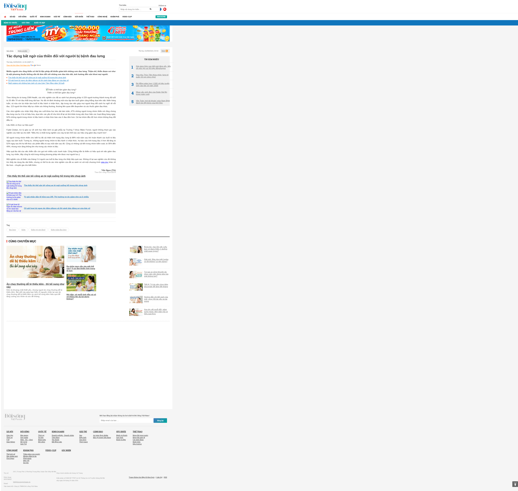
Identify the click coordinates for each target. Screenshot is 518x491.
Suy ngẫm (24, 437)
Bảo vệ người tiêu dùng (102, 437)
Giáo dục (9, 435)
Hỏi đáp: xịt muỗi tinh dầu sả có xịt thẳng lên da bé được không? (81, 296)
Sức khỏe (79, 17)
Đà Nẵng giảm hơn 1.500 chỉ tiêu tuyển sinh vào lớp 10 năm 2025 (150, 84)
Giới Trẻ (23, 444)
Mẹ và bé (23, 442)
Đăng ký (160, 420)
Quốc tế (33, 17)
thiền (23, 230)
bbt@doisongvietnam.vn (21, 482)
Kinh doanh (45, 17)
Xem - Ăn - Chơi (26, 440)
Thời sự (9, 437)
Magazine (161, 17)
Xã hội (12, 17)
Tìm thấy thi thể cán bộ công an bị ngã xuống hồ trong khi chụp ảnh (37, 77)
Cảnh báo (67, 17)
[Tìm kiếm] (150, 9)
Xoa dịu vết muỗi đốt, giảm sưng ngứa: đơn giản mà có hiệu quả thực (156, 311)
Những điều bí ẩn (30, 456)
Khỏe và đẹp (22, 51)
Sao (80, 435)
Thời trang (83, 442)
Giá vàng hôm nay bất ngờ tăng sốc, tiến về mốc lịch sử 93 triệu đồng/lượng (151, 67)
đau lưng (12, 230)
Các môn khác (138, 440)
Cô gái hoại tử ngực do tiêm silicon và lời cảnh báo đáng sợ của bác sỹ (38, 80)
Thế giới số (10, 454)
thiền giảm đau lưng (59, 230)
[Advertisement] (149, 153)
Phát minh (27, 458)
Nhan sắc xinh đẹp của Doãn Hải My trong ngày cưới (149, 93)
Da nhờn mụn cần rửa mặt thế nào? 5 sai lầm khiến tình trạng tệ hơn (81, 268)
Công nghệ (102, 17)
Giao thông (10, 442)
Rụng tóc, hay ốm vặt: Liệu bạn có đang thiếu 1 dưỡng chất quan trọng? (155, 249)
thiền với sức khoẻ (38, 230)
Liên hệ (159, 477)
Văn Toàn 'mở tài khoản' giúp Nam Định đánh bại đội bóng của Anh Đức (150, 102)
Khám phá (114, 17)
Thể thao (90, 17)
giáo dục (104, 162)
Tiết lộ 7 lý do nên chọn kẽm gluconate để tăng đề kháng (156, 285)
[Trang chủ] (5, 16)
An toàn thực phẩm (100, 435)
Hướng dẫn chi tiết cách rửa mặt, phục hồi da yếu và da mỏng (156, 299)
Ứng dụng (10, 458)
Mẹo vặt (26, 460)
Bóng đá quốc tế (139, 437)
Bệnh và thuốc (121, 435)
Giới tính (119, 437)
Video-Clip (127, 17)
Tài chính (55, 440)
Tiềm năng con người (31, 454)
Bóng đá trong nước (140, 435)
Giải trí (57, 17)
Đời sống (22, 17)
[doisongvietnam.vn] (15, 417)
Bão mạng (24, 435)
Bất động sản (57, 442)
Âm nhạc (82, 440)
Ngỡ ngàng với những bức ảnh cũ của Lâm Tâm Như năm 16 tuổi (36, 83)
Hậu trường (137, 444)
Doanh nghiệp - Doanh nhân (63, 435)
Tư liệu (40, 437)
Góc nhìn (66, 450)
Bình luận (42, 440)
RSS (163, 51)
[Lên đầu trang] (515, 484)
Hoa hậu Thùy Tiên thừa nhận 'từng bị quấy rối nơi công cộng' (149, 76)
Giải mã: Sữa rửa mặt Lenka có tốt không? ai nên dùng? (156, 260)
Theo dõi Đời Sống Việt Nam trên (18, 65)
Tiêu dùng (55, 437)
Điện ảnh (82, 437)
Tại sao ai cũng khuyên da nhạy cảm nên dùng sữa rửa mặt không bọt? (156, 274)
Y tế (7, 440)
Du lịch (26, 463)
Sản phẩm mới (12, 456)
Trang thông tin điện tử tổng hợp (141, 477)
